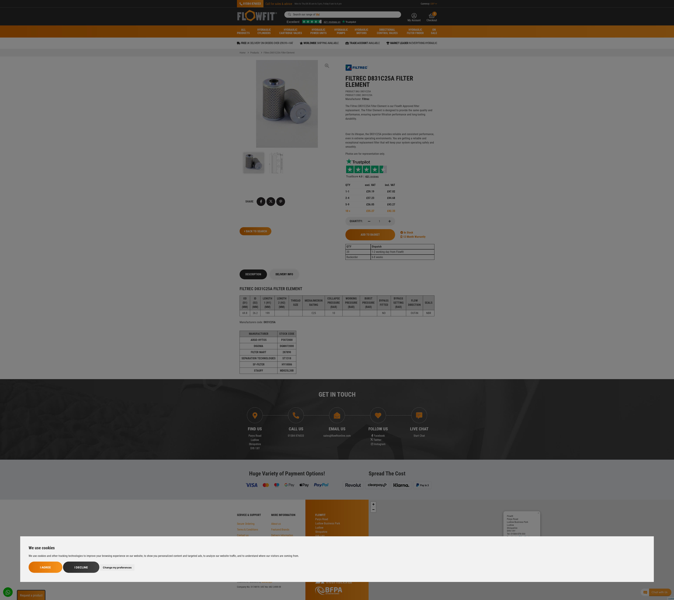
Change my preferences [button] (117, 567)
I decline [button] (81, 567)
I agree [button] (45, 567)
